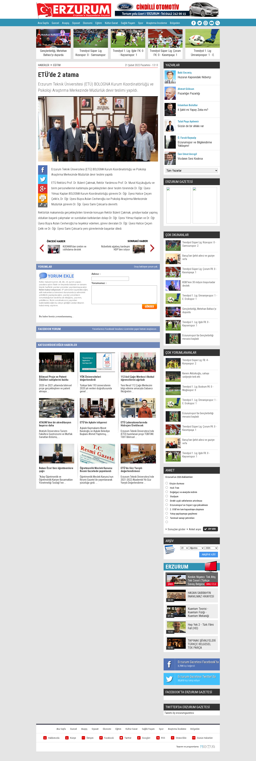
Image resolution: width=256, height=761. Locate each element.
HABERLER (43, 65)
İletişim (90, 737)
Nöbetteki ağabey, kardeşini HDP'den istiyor (115, 248)
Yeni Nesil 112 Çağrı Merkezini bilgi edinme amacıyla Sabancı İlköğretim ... (137, 388)
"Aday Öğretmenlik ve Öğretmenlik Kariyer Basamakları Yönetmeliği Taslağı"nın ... (56, 479)
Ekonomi (87, 23)
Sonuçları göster (176, 529)
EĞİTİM (57, 65)
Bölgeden (175, 23)
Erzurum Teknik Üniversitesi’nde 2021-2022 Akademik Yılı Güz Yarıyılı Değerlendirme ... (137, 479)
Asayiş (65, 23)
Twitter (127, 737)
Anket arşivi (195, 529)
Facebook (109, 737)
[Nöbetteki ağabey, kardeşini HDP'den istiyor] (139, 252)
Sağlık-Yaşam (128, 23)
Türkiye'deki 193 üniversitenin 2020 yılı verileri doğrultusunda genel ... (96, 388)
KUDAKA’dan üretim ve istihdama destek (74, 248)
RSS (163, 737)
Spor (140, 23)
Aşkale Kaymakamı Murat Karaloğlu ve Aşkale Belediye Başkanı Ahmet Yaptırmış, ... (95, 431)
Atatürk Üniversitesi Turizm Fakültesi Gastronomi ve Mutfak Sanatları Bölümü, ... (55, 434)
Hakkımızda (53, 737)
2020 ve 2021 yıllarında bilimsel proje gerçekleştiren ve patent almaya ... (55, 388)
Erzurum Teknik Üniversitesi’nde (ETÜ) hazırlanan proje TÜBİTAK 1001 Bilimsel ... (137, 434)
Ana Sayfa (43, 23)
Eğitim (98, 23)
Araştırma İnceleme (156, 23)
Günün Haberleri (205, 737)
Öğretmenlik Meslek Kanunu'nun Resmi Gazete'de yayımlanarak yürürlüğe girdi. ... (96, 479)
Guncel (55, 23)
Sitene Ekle (181, 737)
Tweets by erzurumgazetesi (179, 712)
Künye (73, 737)
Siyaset (76, 23)
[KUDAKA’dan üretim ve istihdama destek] (54, 252)
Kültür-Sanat (111, 23)
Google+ (146, 737)
